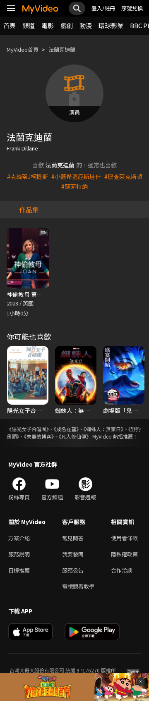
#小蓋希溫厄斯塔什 (76, 176)
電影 (47, 25)
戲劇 (66, 25)
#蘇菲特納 (74, 186)
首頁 (9, 25)
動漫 (85, 25)
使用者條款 (124, 538)
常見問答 (73, 538)
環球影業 (111, 25)
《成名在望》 (66, 428)
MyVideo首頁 (22, 49)
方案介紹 (19, 538)
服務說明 (19, 554)
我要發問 (73, 554)
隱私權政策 (124, 554)
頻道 (28, 25)
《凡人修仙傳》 (75, 436)
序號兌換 (132, 8)
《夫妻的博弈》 (39, 436)
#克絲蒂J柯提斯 (27, 176)
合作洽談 (121, 570)
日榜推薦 (19, 570)
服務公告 (73, 570)
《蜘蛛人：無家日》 (103, 428)
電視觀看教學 (78, 586)
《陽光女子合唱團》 (28, 428)
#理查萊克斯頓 (123, 176)
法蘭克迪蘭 (61, 49)
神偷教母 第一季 (27, 294)
